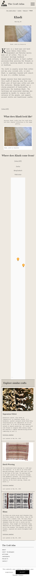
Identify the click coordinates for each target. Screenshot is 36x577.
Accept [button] (22, 572)
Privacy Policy (18, 575)
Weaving (25, 10)
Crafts (19, 10)
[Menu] (33, 4)
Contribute (6, 556)
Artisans (5, 554)
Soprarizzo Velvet (10, 414)
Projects (5, 559)
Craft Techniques (8, 552)
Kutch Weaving (9, 464)
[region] (18, 278)
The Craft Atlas (16, 4)
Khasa (5, 512)
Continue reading (8, 435)
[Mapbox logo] (12, 378)
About (4, 550)
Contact (4, 561)
